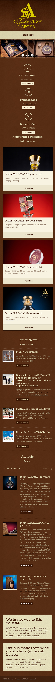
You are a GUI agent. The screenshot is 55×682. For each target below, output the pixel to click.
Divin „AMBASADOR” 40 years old (34, 524)
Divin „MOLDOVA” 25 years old (33, 578)
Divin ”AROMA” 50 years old (23, 267)
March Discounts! (27, 351)
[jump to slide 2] (29, 55)
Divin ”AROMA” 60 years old (23, 174)
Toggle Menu (27, 35)
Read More (27, 83)
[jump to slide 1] (26, 55)
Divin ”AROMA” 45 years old (23, 313)
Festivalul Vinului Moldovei (33, 409)
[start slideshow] (23, 55)
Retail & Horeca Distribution (33, 432)
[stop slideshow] (32, 55)
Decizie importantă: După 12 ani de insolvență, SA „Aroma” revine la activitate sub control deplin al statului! (33, 380)
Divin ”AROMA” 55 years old (23, 220)
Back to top (47, 469)
